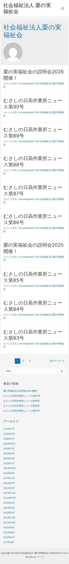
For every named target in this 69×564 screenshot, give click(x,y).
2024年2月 (9, 488)
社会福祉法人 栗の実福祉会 (27, 8)
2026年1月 (8, 438)
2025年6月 (9, 453)
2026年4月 (9, 433)
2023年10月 (9, 498)
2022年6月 (9, 532)
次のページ (56, 360)
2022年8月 (8, 527)
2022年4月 (9, 537)
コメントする (10, 83)
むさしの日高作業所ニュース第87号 (21, 410)
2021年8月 (8, 542)
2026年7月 (9, 429)
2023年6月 (9, 503)
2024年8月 (9, 473)
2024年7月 (9, 478)
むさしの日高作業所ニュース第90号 (22, 396)
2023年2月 (9, 512)
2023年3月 (9, 507)
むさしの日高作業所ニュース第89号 (21, 400)
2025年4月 (9, 458)
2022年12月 (9, 517)
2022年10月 (9, 522)
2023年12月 (9, 493)
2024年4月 (9, 483)
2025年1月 (8, 463)
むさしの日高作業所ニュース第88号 (21, 405)
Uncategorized (26, 83)
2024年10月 (9, 468)
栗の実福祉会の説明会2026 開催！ (21, 391)
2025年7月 (8, 448)
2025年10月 (9, 443)
